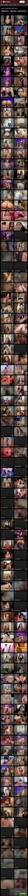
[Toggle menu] (1, 2)
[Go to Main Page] (8, 1)
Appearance (6, 11)
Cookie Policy (18, 891)
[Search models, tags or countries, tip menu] (26, 5)
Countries (14, 11)
